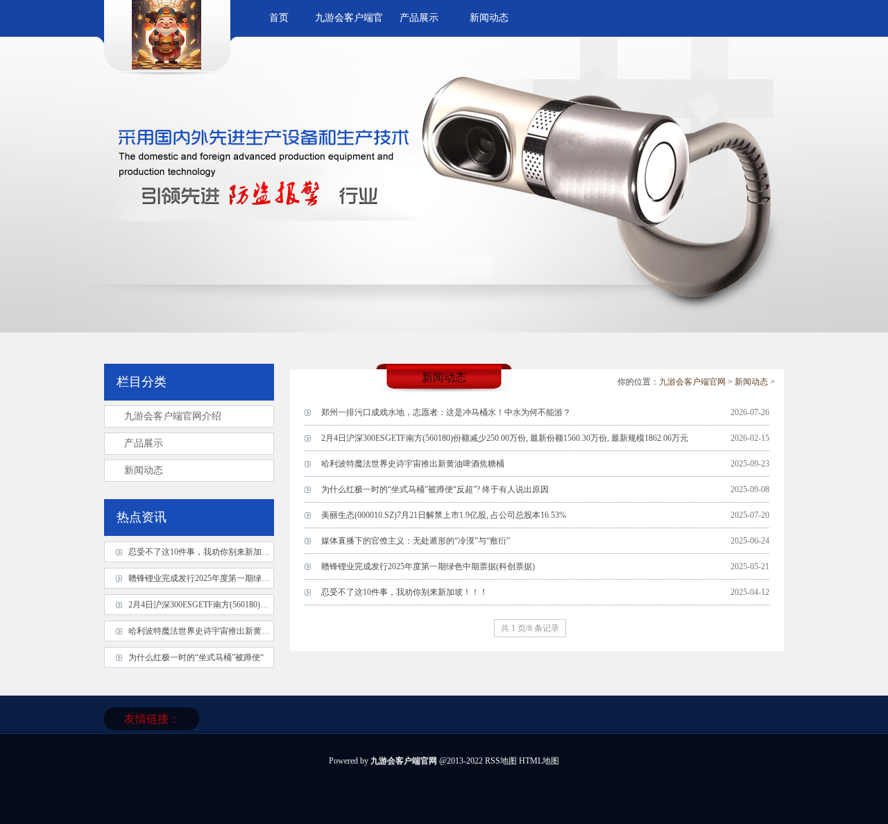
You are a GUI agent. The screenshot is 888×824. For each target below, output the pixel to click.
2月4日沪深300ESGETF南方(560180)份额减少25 (215, 604)
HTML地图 (539, 761)
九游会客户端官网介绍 (172, 416)
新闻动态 (489, 17)
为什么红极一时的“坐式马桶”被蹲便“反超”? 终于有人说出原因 (435, 489)
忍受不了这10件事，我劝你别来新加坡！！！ (404, 592)
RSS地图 (501, 761)
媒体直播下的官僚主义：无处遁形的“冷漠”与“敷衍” (415, 541)
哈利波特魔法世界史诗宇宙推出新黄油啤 (203, 631)
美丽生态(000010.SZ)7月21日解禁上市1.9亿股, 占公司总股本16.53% (443, 515)
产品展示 (419, 17)
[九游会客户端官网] (166, 67)
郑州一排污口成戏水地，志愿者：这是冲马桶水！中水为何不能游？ (446, 412)
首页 (279, 17)
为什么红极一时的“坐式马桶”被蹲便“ (196, 657)
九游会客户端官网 (692, 382)
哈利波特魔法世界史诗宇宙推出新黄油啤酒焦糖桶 (412, 464)
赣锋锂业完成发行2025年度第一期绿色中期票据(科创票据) (428, 566)
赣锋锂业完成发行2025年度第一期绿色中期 (207, 578)
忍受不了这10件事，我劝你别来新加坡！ (203, 552)
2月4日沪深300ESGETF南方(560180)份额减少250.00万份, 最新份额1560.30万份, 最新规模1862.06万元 (504, 438)
